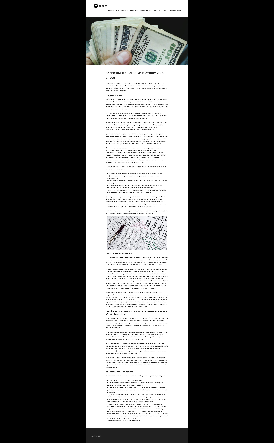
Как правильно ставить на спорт (148, 10)
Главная (110, 10)
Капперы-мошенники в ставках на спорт (170, 10)
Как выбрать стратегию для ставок (126, 10)
